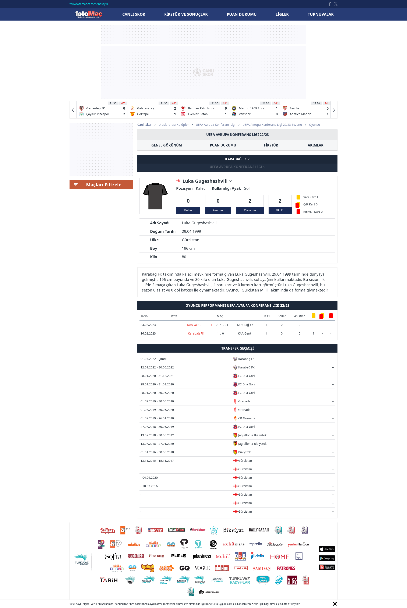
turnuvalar (321, 14)
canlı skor (133, 14)
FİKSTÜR (271, 145)
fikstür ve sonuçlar (186, 14)
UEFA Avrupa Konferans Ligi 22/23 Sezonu (272, 125)
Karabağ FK (236, 159)
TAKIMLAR (314, 145)
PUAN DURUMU (223, 145)
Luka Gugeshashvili (206, 181)
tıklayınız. (295, 604)
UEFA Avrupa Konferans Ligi (216, 125)
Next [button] (333, 109)
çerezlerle (252, 604)
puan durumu (242, 14)
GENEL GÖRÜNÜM (166, 145)
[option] (102, 109)
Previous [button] (73, 109)
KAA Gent (194, 325)
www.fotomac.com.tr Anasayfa (89, 4)
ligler (282, 14)
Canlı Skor (88, 14)
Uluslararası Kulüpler (174, 125)
